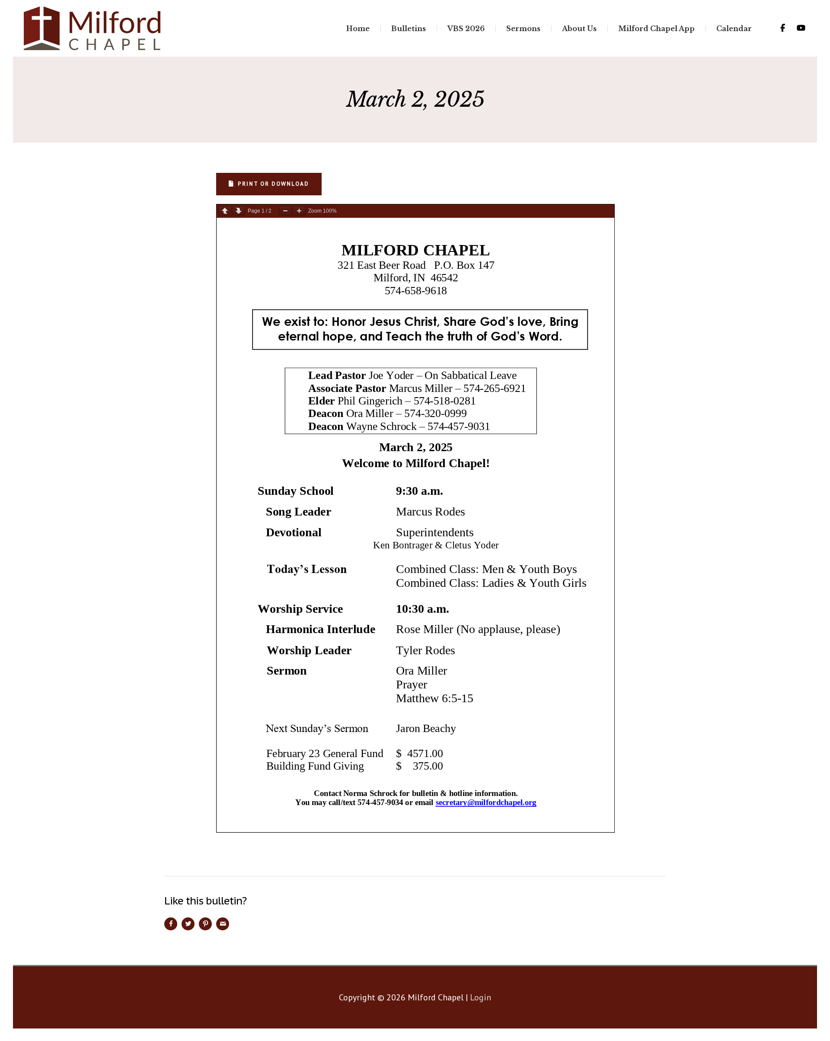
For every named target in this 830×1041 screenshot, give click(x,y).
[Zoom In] (299, 211)
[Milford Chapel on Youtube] (801, 28)
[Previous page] (224, 211)
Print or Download (273, 184)
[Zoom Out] (285, 211)
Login (480, 997)
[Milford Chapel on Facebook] (782, 28)
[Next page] (238, 211)
